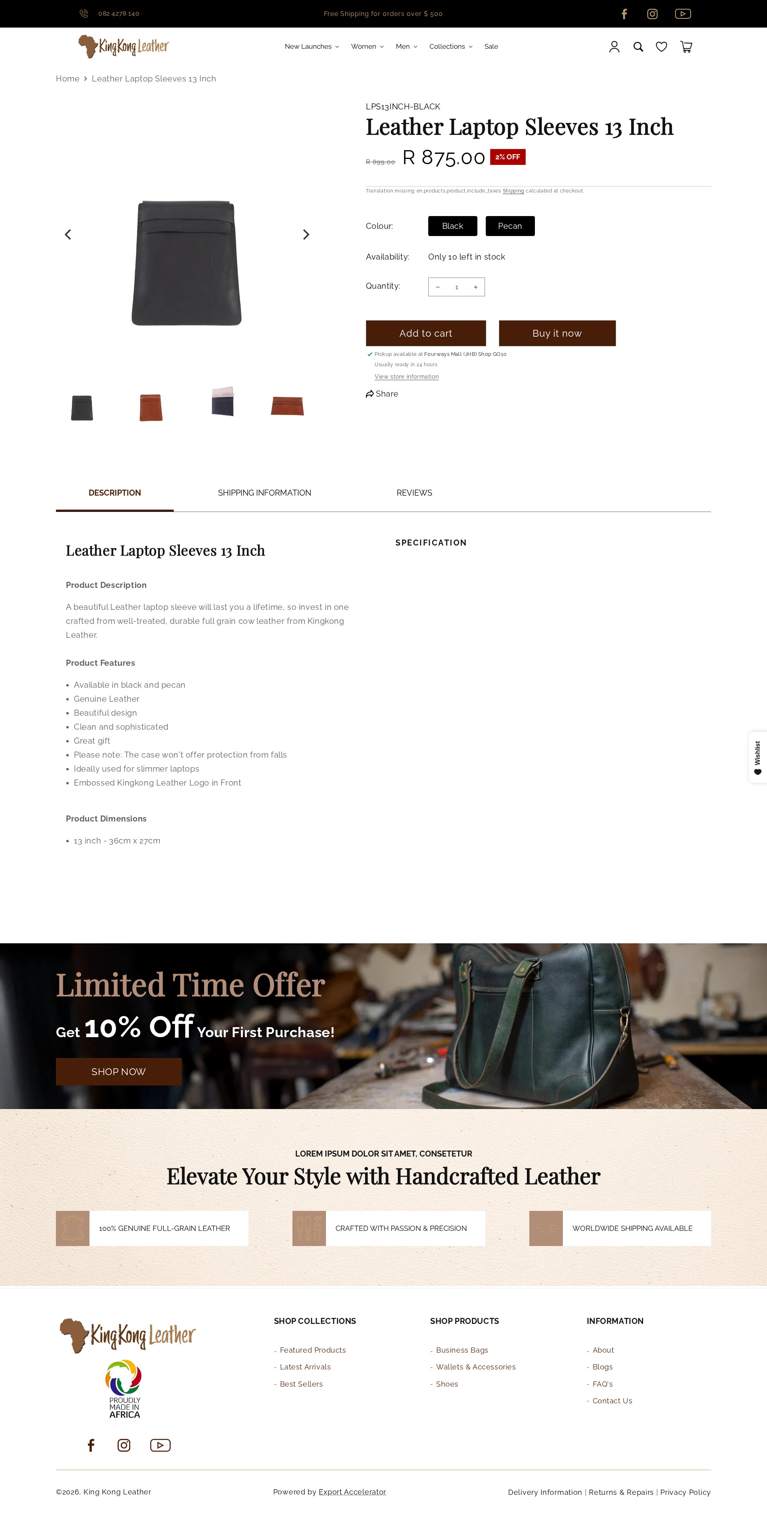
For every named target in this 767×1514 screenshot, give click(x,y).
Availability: (387, 257)
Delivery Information (545, 1492)
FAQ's (603, 1384)
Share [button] (387, 394)
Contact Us (613, 1401)
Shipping (514, 191)
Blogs (603, 1367)
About (603, 1350)
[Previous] (68, 235)
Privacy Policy (685, 1492)
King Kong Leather (117, 1492)
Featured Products (313, 1350)
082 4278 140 (118, 13)
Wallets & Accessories (476, 1367)
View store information (407, 376)
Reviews (414, 493)
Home (67, 78)
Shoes (447, 1384)
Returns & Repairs (621, 1492)
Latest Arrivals (305, 1367)
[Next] (305, 235)
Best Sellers (301, 1384)
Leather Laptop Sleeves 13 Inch (154, 78)
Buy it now (557, 333)
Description (115, 493)
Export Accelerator (352, 1492)
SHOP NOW (118, 1071)
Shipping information (264, 493)
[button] (313, 46)
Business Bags (462, 1350)
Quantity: (383, 286)
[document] (187, 235)
